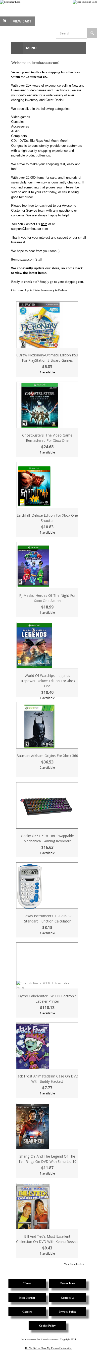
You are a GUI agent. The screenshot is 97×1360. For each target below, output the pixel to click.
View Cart (22, 21)
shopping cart (74, 282)
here (44, 224)
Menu (31, 47)
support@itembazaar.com (29, 229)
